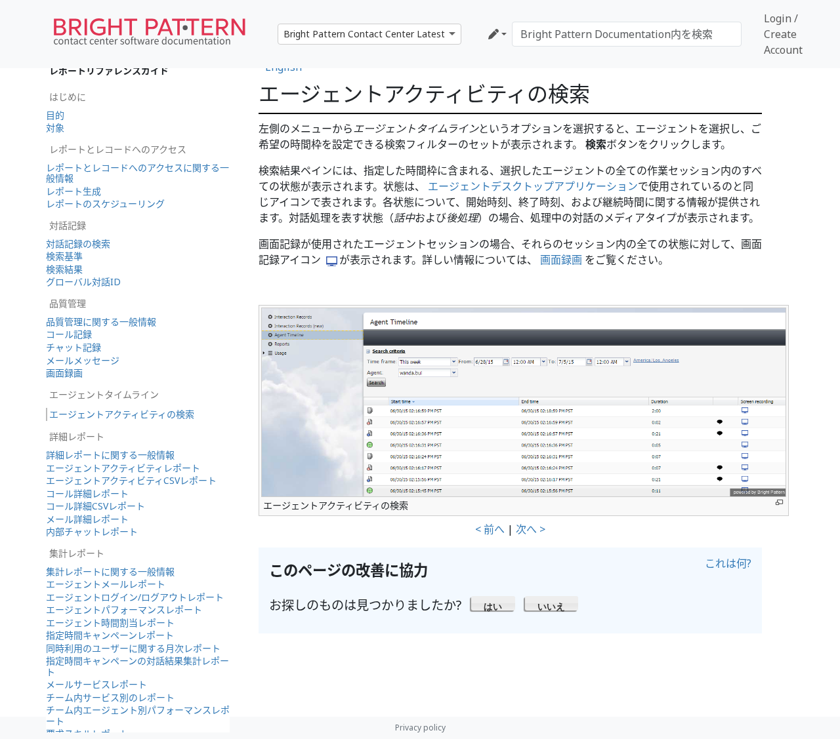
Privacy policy (420, 727)
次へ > (530, 529)
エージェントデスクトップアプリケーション (533, 186)
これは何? (728, 563)
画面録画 (561, 259)
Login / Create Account (783, 34)
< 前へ (490, 529)
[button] (493, 603)
